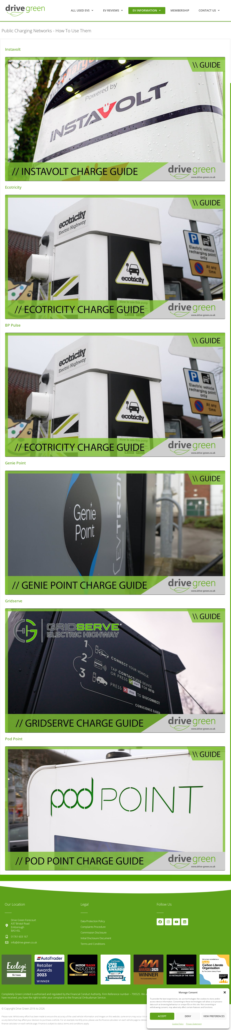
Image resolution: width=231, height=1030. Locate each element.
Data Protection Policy (93, 921)
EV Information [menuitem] (145, 10)
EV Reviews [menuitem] (111, 10)
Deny (188, 1016)
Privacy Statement (194, 1023)
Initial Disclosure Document (96, 938)
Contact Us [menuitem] (207, 10)
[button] (224, 992)
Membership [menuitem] (179, 10)
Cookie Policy (178, 1023)
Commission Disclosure (94, 932)
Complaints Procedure (93, 927)
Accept (162, 1016)
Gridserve (13, 600)
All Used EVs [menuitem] (80, 10)
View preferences (214, 1016)
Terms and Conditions (93, 944)
